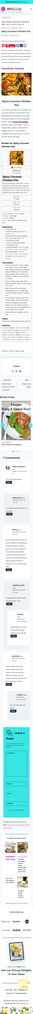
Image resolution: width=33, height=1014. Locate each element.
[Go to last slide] (2, 425)
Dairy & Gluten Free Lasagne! (12, 445)
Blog (15, 990)
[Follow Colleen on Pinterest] (20, 371)
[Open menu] (31, 8)
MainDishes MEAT (16, 28)
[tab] (12, 451)
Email (9, 794)
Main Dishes (5, 28)
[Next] (30, 425)
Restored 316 (23, 1003)
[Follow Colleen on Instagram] (16, 371)
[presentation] (16, 420)
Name (10, 784)
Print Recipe (19, 68)
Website (10, 803)
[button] (2, 18)
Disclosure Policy (21, 993)
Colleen (5, 35)
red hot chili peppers (20, 122)
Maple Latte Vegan (26, 383)
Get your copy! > (16, 2)
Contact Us (10, 993)
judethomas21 (18, 585)
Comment (11, 753)
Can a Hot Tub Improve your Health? (10, 880)
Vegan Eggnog (10, 859)
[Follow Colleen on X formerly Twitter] (12, 371)
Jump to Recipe (7, 68)
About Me (9, 990)
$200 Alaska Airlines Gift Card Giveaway (8, 385)
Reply (9, 482)
